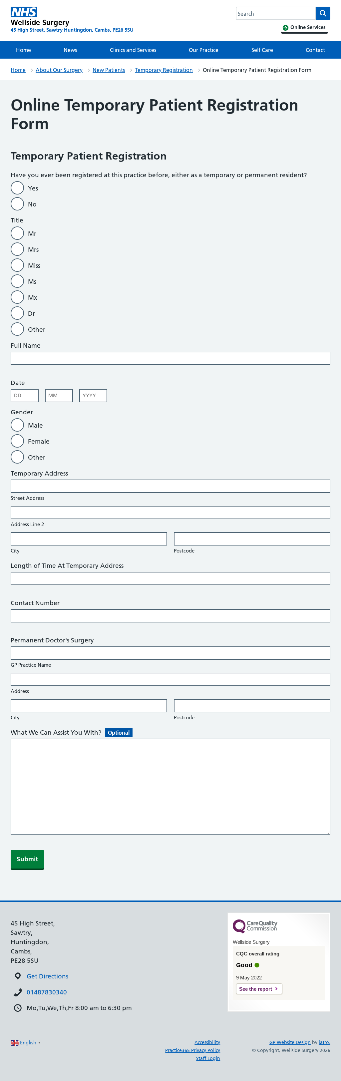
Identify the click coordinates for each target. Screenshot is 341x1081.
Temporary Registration (164, 70)
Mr (32, 233)
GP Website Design (290, 1042)
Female (39, 441)
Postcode (184, 550)
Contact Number (35, 603)
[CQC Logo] (255, 931)
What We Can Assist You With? (70, 732)
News (70, 50)
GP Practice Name (31, 665)
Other (36, 329)
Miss (34, 265)
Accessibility (207, 1042)
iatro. (324, 1042)
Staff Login (208, 1058)
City (15, 550)
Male (35, 425)
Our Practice (203, 50)
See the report (255, 989)
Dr (31, 313)
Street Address (27, 498)
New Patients (109, 70)
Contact (315, 50)
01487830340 (47, 992)
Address (20, 691)
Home (23, 50)
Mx (32, 297)
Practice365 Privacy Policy (192, 1050)
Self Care (262, 50)
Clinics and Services (133, 50)
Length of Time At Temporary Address (67, 565)
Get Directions (47, 976)
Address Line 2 (27, 524)
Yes (33, 188)
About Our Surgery (59, 70)
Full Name (26, 345)
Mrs (33, 249)
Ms (32, 281)
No (32, 204)
